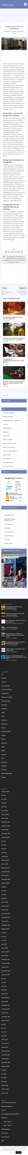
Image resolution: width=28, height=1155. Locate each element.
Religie (3, 750)
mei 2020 (3, 1077)
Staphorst (4, 762)
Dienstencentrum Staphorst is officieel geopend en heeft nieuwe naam (15, 635)
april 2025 (4, 852)
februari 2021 (5, 1043)
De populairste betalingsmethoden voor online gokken (13, 360)
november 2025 (5, 826)
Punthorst (4, 743)
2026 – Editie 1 (8, 1121)
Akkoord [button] (19, 1152)
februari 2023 (5, 952)
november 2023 (5, 917)
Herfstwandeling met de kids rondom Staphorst (12, 318)
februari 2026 (5, 814)
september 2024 (5, 879)
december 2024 (5, 868)
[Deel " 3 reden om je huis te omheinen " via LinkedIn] (18, 251)
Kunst (3, 716)
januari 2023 (4, 955)
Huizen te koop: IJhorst (9, 447)
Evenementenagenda (8, 413)
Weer (2, 1140)
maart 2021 (4, 1039)
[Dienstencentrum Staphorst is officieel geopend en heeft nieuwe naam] (3, 635)
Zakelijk (3, 777)
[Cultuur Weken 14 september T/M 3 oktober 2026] (3, 650)
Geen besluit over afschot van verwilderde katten (14, 607)
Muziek (3, 727)
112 (2, 674)
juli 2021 (3, 1024)
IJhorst (3, 712)
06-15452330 (13, 260)
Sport (2, 758)
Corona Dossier (5, 686)
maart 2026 (4, 810)
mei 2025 (3, 849)
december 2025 (5, 822)
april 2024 (4, 898)
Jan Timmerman (9, 532)
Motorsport (4, 724)
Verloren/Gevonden (8, 462)
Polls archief (4, 1133)
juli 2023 (3, 932)
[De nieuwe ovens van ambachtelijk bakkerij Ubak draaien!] (3, 643)
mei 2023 (3, 940)
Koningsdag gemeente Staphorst (10, 1114)
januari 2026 (4, 818)
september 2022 (5, 971)
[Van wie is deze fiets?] (3, 628)
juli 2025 (3, 841)
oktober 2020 (5, 1058)
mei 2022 (3, 986)
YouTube (5, 424)
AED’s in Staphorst (8, 439)
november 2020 (5, 1055)
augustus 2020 (5, 1066)
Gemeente (4, 708)
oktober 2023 (5, 921)
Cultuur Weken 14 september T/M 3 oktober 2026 (15, 649)
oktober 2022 (5, 967)
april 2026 (4, 806)
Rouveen (3, 754)
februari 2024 (5, 906)
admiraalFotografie (10, 519)
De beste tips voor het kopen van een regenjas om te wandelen (14, 338)
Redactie (14, 31)
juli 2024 (3, 887)
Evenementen (16, 616)
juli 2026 (3, 795)
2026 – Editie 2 (8, 1125)
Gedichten (4, 705)
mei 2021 (3, 1032)
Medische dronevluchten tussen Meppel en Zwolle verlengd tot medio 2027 (16, 657)
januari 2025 (4, 864)
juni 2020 (3, 1074)
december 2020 (5, 1051)
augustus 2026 (5, 791)
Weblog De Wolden (8, 416)
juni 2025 (3, 845)
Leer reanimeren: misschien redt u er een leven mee (16, 621)
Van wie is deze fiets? (12, 627)
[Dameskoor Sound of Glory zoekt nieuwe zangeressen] (3, 615)
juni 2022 (3, 982)
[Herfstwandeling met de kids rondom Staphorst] (14, 308)
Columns (3, 682)
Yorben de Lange (9, 535)
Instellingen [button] (11, 1152)
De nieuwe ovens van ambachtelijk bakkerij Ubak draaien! (15, 642)
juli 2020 (3, 1070)
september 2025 (5, 833)
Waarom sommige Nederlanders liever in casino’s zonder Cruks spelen (13, 383)
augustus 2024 (5, 883)
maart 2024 (4, 902)
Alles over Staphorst (8, 466)
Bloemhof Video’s (9, 515)
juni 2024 (3, 890)
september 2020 (5, 1062)
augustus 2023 (5, 929)
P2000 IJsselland (7, 428)
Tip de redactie (7, 458)
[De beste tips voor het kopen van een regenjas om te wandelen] (14, 329)
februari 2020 (5, 1089)
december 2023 (5, 913)
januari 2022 (4, 1001)
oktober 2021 (5, 1013)
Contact (3, 1110)
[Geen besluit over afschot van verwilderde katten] (3, 608)
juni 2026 (3, 799)
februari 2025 (5, 860)
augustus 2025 (5, 837)
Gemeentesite (7, 455)
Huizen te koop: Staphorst (10, 451)
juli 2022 (3, 978)
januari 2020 (4, 1093)
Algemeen (15, 609)
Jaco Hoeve (7, 528)
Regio (2, 747)
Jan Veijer (7, 539)
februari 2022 (5, 997)
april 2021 (4, 1035)
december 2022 (5, 959)
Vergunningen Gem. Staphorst (11, 420)
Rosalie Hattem (9, 520)
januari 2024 (4, 910)
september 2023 (5, 925)
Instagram (6, 432)
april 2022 (4, 990)
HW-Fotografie (8, 543)
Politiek (3, 739)
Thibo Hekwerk (20, 89)
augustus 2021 (5, 1020)
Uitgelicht (4, 766)
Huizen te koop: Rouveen (9, 443)
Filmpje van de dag (6, 697)
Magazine (4, 720)
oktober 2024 (5, 875)
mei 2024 (3, 894)
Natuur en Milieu (6, 731)
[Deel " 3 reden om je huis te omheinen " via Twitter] (9, 251)
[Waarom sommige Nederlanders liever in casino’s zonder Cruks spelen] (14, 372)
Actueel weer (6, 435)
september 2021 (5, 1016)
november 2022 (5, 963)
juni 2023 (3, 936)
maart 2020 (4, 1085)
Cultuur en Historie (6, 689)
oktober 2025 (5, 829)
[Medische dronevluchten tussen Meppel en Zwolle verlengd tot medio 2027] (3, 657)
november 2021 (5, 1009)
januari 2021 (4, 1047)
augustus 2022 (5, 974)
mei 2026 (3, 803)
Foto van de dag (5, 701)
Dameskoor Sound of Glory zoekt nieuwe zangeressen (15, 614)
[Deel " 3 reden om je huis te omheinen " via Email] (21, 251)
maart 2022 (4, 993)
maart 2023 (4, 948)
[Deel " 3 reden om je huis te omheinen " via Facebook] (6, 251)
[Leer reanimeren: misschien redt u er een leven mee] (3, 621)
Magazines (4, 1118)
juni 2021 (3, 1028)
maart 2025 (4, 856)
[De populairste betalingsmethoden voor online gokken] (14, 350)
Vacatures (4, 769)
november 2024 (5, 871)
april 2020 (4, 1081)
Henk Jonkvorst (9, 524)
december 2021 (5, 1005)
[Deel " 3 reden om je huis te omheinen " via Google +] (12, 251)
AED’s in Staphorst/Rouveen (8, 1102)
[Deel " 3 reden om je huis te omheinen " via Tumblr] (15, 251)
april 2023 (4, 944)
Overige (14, 33)
